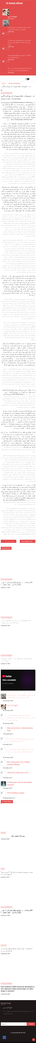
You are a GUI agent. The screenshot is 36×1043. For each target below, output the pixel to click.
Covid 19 (3, 945)
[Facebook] (4, 1037)
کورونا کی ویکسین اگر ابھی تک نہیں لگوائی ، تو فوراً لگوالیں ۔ (18, 1012)
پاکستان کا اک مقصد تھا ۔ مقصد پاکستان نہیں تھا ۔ (10, 541)
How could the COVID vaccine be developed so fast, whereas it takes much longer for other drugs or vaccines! (18, 989)
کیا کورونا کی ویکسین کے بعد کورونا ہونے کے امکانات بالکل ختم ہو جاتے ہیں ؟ (19, 42)
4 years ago (11, 18)
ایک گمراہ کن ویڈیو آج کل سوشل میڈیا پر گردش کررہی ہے (17, 949)
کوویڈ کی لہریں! (12, 16)
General (3, 832)
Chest (2, 869)
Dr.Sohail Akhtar (14, 3)
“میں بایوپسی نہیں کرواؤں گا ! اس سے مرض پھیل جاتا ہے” (17, 873)
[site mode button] (27, 79)
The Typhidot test (27, 541)
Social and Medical (6, 93)
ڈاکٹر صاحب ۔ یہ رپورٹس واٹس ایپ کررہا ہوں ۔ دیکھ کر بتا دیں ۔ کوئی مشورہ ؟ (16, 583)
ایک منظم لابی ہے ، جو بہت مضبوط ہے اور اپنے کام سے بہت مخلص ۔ (16, 621)
